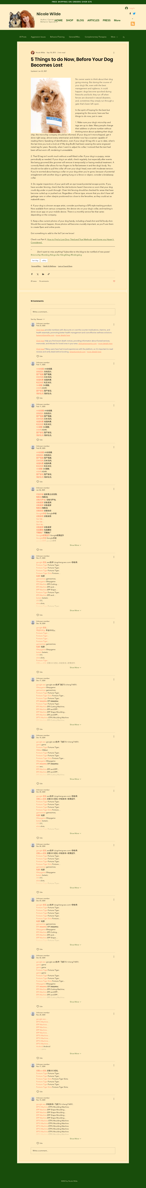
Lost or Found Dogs (65, 266)
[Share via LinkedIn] (43, 274)
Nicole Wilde (49, 14)
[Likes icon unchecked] (37, 356)
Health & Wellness (49, 266)
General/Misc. (74, 37)
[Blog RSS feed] (133, 24)
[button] (132, 18)
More (113, 37)
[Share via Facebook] (32, 274)
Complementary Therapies (95, 37)
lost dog (35, 260)
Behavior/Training (57, 37)
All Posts (22, 37)
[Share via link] (49, 274)
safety (44, 260)
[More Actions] (113, 324)
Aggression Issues (38, 37)
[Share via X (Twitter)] (37, 274)
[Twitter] (134, 13)
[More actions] (113, 52)
